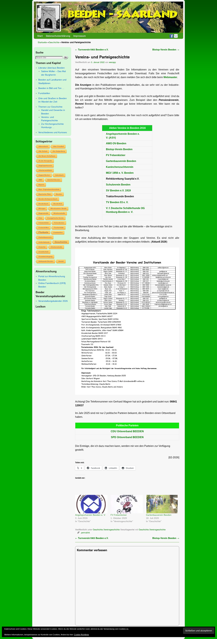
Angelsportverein (45, 165)
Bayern (41, 184)
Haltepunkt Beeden (46, 261)
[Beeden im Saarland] (108, 17)
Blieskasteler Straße (59, 208)
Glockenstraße (56, 247)
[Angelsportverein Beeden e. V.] (91, 504)
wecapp (112, 62)
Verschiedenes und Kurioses (52, 132)
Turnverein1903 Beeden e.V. (91, 49)
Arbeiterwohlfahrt (45, 170)
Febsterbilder (44, 223)
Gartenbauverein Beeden (158, 515)
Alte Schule (43, 151)
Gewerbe (42, 247)
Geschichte (54, 42)
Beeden (59, 194)
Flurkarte (43, 232)
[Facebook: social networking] (171, 35)
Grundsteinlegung (45, 256)
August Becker (44, 175)
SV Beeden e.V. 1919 (118, 190)
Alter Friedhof (58, 146)
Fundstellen (44, 93)
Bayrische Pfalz (45, 194)
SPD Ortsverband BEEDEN (127, 437)
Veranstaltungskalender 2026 (53, 301)
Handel (61, 261)
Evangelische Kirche (55, 218)
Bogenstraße (43, 213)
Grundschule (44, 252)
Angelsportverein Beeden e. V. (90, 515)
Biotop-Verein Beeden (165, 49)
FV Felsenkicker (115, 155)
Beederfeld (58, 204)
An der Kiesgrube (45, 161)
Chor (40, 218)
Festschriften (44, 227)
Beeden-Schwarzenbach (48, 199)
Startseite (42, 42)
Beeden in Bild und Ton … (51, 88)
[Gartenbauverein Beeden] (162, 504)
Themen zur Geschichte (50, 106)
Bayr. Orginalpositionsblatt (49, 189)
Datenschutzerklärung (58, 35)
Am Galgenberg (59, 151)
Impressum (79, 35)
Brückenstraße (59, 213)
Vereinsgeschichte (111, 529)
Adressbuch (43, 146)
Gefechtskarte (44, 242)
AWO (40, 180)
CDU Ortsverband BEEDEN (127, 431)
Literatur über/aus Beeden (51, 67)
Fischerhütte (59, 227)
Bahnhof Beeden (53, 180)
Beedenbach (43, 204)
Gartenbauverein (45, 237)
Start (40, 35)
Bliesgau (42, 208)
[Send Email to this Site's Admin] (176, 35)
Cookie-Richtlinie (81, 635)
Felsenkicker (59, 223)
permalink (85, 532)
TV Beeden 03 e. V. (117, 202)
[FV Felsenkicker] (127, 504)
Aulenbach (59, 175)
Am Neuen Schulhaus (47, 156)
